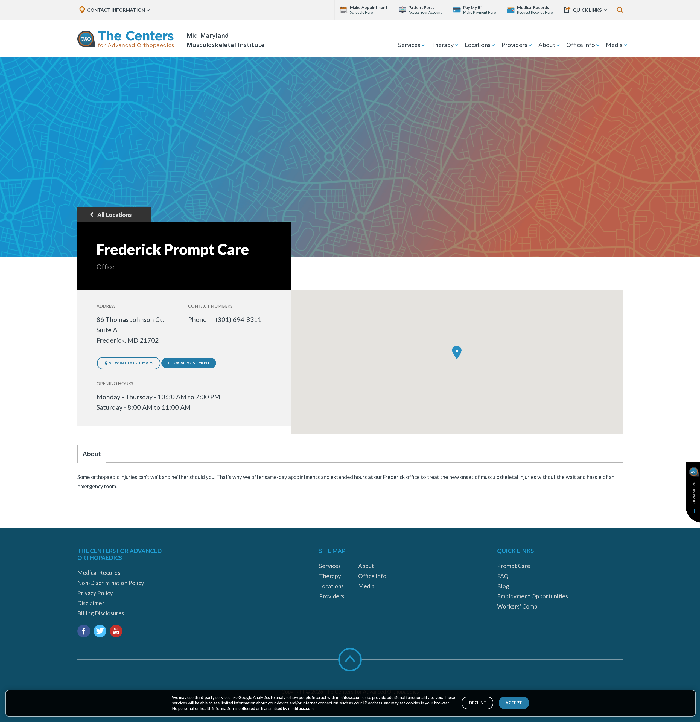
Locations (478, 44)
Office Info (580, 44)
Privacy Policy (95, 592)
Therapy (442, 44)
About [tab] (92, 454)
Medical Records (98, 572)
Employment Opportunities (532, 596)
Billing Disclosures (100, 613)
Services (409, 44)
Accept (514, 702)
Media (614, 44)
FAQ (503, 575)
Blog (503, 586)
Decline (477, 702)
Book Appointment (189, 362)
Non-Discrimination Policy (110, 582)
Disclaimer (90, 602)
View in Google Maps (130, 362)
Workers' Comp (517, 606)
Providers (514, 44)
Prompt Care (513, 565)
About (546, 44)
